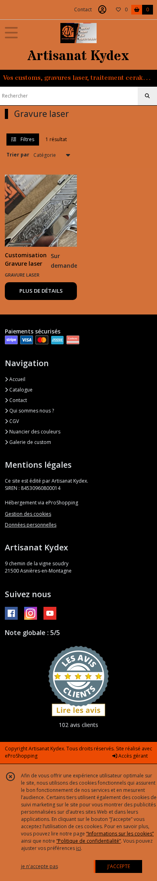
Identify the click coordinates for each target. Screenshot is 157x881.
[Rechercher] (147, 96)
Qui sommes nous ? (31, 410)
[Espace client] (102, 9)
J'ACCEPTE (118, 866)
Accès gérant (132, 755)
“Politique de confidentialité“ (88, 840)
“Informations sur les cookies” (120, 833)
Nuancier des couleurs (34, 431)
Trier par (17, 154)
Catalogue (20, 389)
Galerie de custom (29, 442)
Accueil (16, 379)
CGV (13, 421)
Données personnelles (30, 524)
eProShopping (21, 755)
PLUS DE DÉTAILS (41, 290)
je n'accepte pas (39, 866)
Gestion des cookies (28, 513)
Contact (83, 9)
